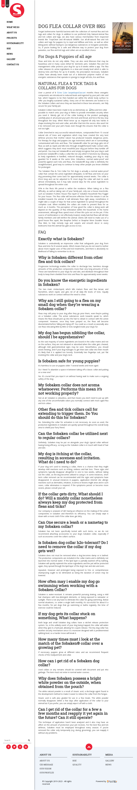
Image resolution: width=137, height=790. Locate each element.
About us (12, 32)
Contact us (13, 64)
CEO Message (46, 764)
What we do (13, 27)
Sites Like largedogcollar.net (71, 92)
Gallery (11, 59)
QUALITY (77, 764)
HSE (9, 48)
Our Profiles (47, 772)
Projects (12, 38)
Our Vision (45, 768)
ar (7, 5)
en (3, 5)
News (10, 54)
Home (10, 22)
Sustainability (15, 43)
